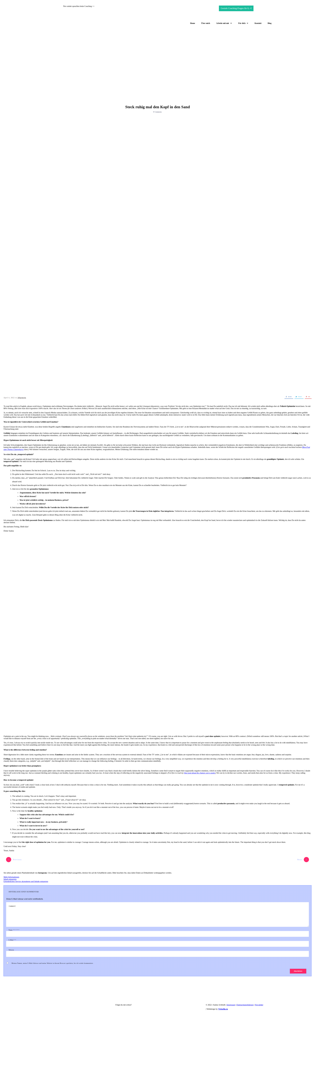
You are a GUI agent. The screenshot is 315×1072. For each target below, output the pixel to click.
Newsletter (259, 1005)
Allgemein (21, 398)
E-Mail (12, 940)
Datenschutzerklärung (244, 1005)
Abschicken (298, 971)
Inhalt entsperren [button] (10, 879)
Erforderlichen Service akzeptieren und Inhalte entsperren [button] (26, 881)
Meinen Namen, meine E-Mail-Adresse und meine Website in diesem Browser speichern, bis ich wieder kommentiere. (53, 963)
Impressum (231, 1005)
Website (11, 950)
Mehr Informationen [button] (11, 877)
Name (14, 930)
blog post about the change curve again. (199, 773)
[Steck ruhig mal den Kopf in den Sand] (157, 262)
